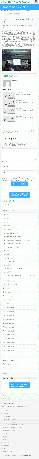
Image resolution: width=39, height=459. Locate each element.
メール (5, 166)
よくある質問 (7, 265)
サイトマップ (7, 300)
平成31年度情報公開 (9, 327)
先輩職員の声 (7, 272)
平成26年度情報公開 (9, 307)
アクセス (6, 288)
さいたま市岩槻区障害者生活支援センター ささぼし (18, 240)
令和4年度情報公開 (9, 338)
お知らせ (6, 204)
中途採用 (6, 258)
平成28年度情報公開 (9, 315)
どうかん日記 (11, 98)
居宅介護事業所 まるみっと (11, 247)
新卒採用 (6, 254)
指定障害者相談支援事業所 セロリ (13, 243)
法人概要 (6, 222)
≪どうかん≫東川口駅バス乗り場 (24, 102)
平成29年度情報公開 (9, 319)
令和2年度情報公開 (9, 331)
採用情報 (6, 250)
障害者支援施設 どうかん (11, 229)
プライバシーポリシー (10, 296)
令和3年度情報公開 (9, 335)
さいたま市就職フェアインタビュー (13, 268)
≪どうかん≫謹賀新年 (30, 131)
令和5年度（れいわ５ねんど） (12, 281)
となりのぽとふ (8, 368)
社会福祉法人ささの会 (15, 1)
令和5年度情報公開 (9, 342)
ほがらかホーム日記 (9, 360)
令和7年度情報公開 (9, 350)
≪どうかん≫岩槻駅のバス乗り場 (24, 110)
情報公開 (5, 433)
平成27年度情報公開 (9, 311)
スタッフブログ (7, 442)
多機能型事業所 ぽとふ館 (11, 233)
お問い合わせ (7, 292)
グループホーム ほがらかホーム (12, 236)
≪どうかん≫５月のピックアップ (24, 117)
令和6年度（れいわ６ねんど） (12, 284)
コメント (6, 147)
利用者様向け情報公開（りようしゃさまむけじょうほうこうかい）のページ (19, 276)
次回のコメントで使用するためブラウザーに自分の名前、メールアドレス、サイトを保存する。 (18, 179)
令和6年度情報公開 (9, 346)
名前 (4, 161)
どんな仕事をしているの (10, 261)
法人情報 (6, 303)
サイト (4, 172)
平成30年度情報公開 (9, 323)
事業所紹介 (7, 226)
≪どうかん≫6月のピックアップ (24, 94)
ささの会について (8, 218)
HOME (6, 214)
